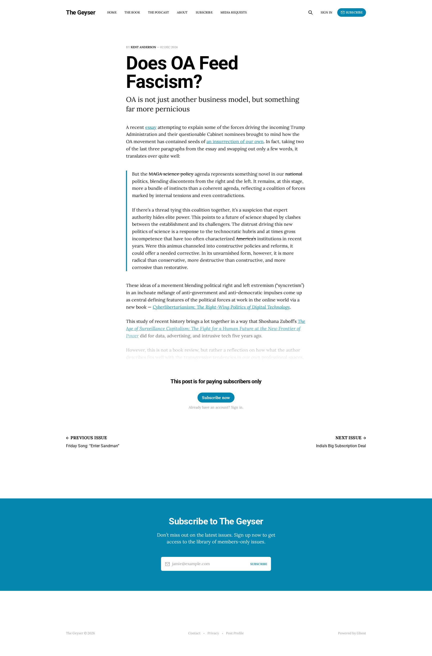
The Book (132, 12)
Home (111, 12)
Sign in (326, 12)
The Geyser (80, 12)
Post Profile (235, 633)
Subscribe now (216, 397)
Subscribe (204, 12)
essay (150, 127)
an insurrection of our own (235, 141)
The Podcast (158, 12)
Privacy (213, 633)
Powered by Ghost (352, 633)
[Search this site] (310, 12)
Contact (194, 633)
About (182, 12)
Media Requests (233, 12)
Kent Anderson (143, 47)
